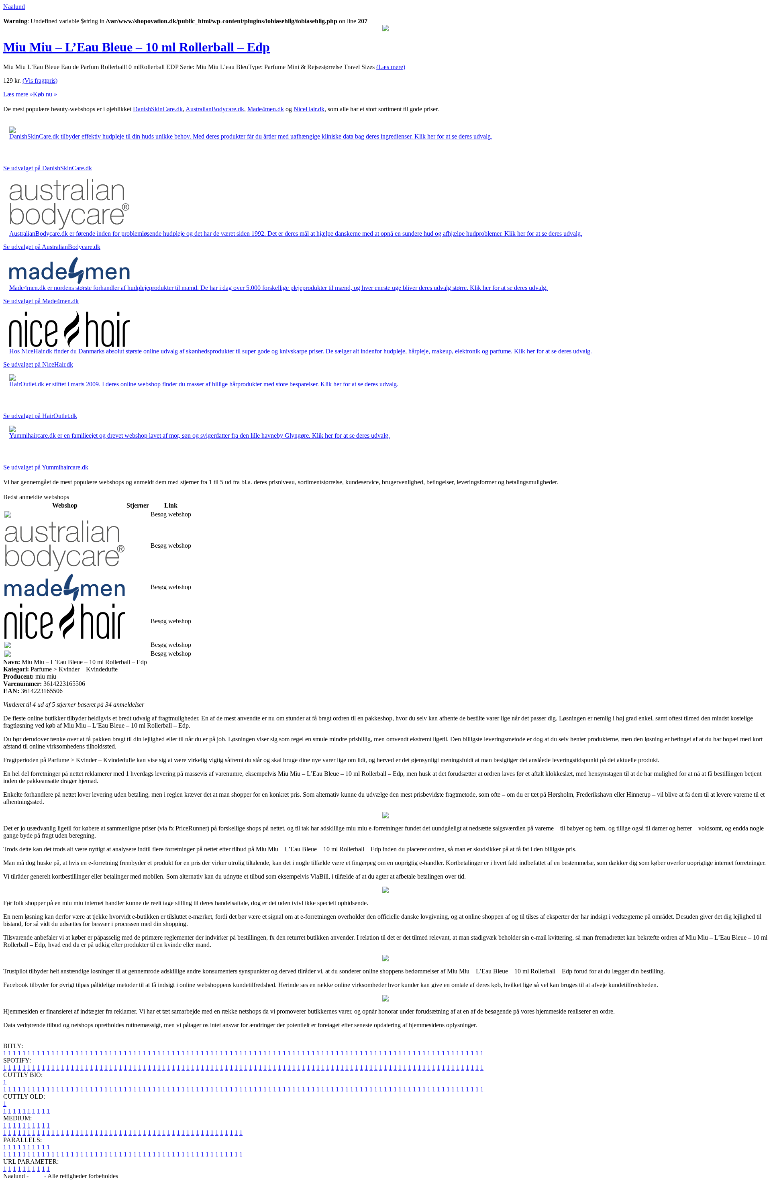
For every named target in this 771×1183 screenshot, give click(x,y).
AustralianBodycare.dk (215, 109)
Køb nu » (45, 94)
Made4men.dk (265, 109)
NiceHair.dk (309, 109)
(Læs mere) (390, 66)
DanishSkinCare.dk (158, 109)
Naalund (14, 6)
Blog (36, 1176)
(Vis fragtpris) (39, 80)
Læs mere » (18, 94)
